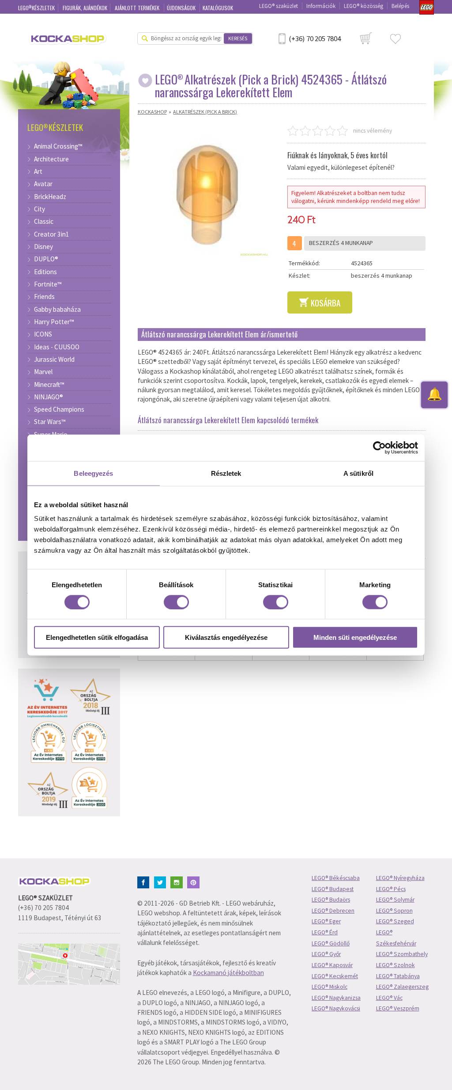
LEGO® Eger (326, 921)
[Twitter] (162, 881)
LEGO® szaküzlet (278, 5)
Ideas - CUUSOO (56, 347)
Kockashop (152, 111)
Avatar (43, 184)
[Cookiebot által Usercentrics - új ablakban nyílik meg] (379, 447)
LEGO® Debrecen (333, 910)
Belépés (400, 5)
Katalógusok (218, 8)
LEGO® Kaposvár (332, 965)
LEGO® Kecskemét (335, 976)
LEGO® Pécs (391, 889)
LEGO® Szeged (395, 921)
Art (38, 172)
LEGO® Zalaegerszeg (402, 987)
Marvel (43, 372)
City (39, 209)
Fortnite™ (48, 284)
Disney (43, 247)
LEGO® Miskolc (329, 987)
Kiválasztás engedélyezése (226, 637)
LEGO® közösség (363, 5)
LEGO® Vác (389, 998)
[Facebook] (145, 881)
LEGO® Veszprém (397, 1008)
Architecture (51, 159)
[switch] (176, 602)
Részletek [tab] (226, 473)
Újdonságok (182, 8)
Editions (45, 272)
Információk (320, 5)
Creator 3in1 (51, 234)
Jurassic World (54, 359)
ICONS (43, 334)
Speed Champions (59, 409)
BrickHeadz (50, 197)
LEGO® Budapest (333, 889)
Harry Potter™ (54, 322)
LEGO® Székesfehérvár (396, 938)
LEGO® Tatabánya (398, 976)
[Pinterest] (195, 881)
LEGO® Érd (325, 932)
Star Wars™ (50, 422)
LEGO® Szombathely (402, 954)
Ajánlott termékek (138, 8)
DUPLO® (46, 259)
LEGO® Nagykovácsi (336, 1008)
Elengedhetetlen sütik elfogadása (97, 637)
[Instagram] (178, 881)
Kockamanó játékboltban (228, 972)
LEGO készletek (36, 8)
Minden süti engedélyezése (355, 637)
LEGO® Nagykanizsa (336, 998)
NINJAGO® (48, 397)
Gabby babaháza (57, 310)
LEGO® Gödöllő (331, 943)
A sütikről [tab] (358, 473)
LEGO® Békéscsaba (336, 878)
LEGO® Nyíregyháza (400, 878)
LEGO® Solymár (395, 899)
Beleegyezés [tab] (93, 473)
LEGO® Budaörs (331, 899)
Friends (44, 297)
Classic (43, 222)
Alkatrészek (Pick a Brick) (205, 111)
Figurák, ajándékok (85, 8)
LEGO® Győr (326, 954)
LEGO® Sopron (394, 910)
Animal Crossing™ (58, 146)
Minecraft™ (49, 385)
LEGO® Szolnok (395, 965)
